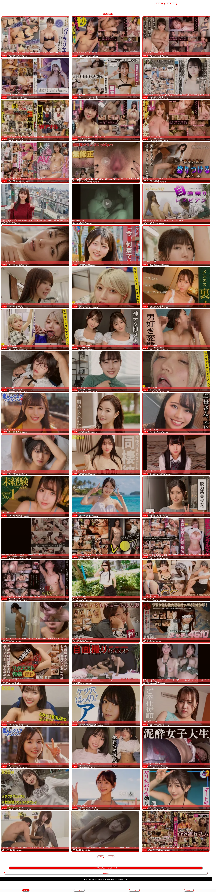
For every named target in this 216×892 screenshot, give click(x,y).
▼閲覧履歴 (106, 873)
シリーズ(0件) (79, 890)
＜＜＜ (100, 856)
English (120, 879)
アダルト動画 (159, 3)
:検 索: (26, 890)
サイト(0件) (189, 890)
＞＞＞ (111, 856)
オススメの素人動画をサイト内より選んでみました (105, 868)
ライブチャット (171, 3)
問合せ (85, 879)
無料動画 (4, 55)
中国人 (126, 879)
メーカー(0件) (134, 890)
